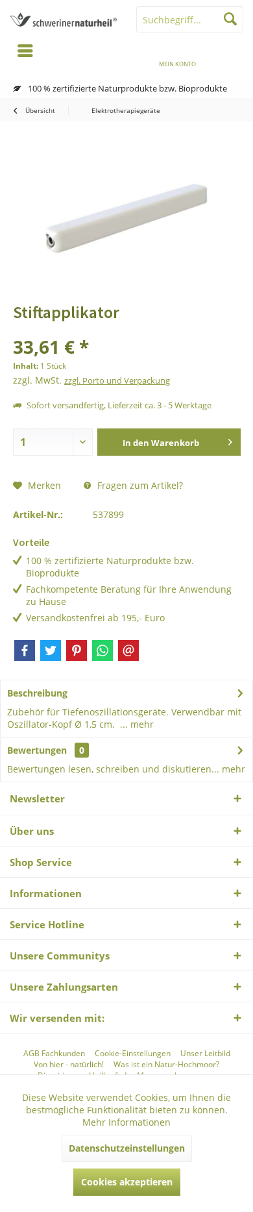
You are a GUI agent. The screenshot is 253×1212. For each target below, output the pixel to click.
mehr (141, 724)
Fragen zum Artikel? (139, 485)
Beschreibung (37, 693)
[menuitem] (227, 55)
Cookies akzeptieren (127, 1182)
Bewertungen (37, 750)
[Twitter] (50, 650)
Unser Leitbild (205, 1053)
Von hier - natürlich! (69, 1064)
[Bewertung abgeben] (126, 329)
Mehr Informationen (126, 1122)
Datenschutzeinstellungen (127, 1148)
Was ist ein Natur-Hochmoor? (166, 1064)
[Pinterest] (76, 650)
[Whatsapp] (102, 650)
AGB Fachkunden (54, 1053)
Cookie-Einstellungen (133, 1053)
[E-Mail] (128, 650)
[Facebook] (24, 650)
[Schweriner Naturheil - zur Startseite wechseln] (63, 19)
